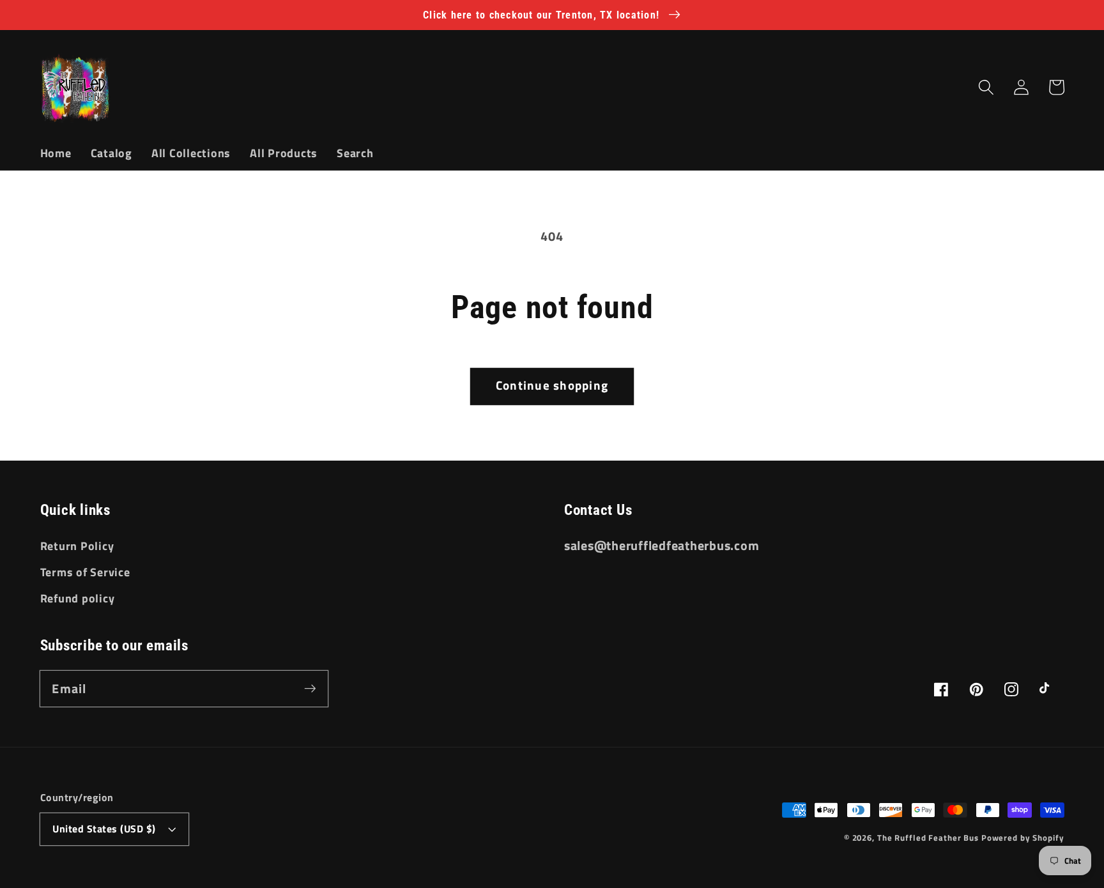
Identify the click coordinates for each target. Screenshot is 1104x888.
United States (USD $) (104, 828)
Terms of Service (85, 572)
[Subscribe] (310, 688)
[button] (986, 87)
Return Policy (77, 546)
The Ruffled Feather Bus (929, 838)
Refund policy (77, 598)
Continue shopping (552, 385)
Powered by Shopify (1022, 838)
